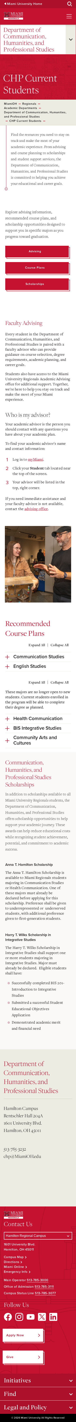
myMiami (35, 459)
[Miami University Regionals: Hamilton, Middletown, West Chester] (13, 16)
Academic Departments (20, 108)
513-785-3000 (37, 1280)
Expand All (37, 645)
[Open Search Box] (69, 4)
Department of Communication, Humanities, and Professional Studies (28, 39)
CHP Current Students (25, 121)
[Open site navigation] (69, 16)
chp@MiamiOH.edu (22, 1156)
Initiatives (17, 1380)
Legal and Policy (25, 1407)
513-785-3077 (45, 1293)
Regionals (29, 104)
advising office (36, 508)
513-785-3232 (15, 1149)
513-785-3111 (44, 1287)
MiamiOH (10, 104)
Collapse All (60, 645)
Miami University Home (24, 4)
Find (10, 1394)
